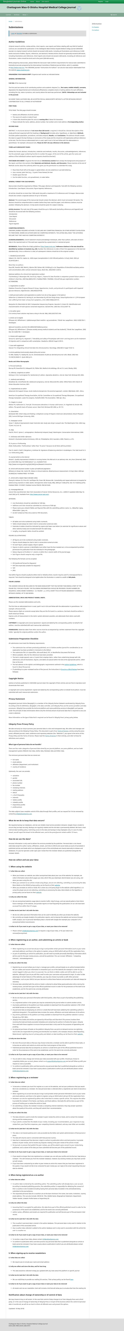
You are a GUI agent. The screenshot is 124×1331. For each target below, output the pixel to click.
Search (114, 15)
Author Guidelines (70, 664)
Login (106, 1)
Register (100, 1)
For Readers (95, 27)
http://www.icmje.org (17, 67)
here (71, 1279)
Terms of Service (63, 731)
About (38, 1)
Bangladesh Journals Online (14, 1)
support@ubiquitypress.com (56, 1061)
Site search (45, 1)
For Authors (95, 30)
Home (32, 1)
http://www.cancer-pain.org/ (39, 494)
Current (8, 15)
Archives (16, 15)
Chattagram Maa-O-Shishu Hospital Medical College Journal (41, 7)
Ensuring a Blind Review (69, 669)
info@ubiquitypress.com (24, 814)
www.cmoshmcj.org (23, 70)
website (57, 885)
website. (80, 1034)
